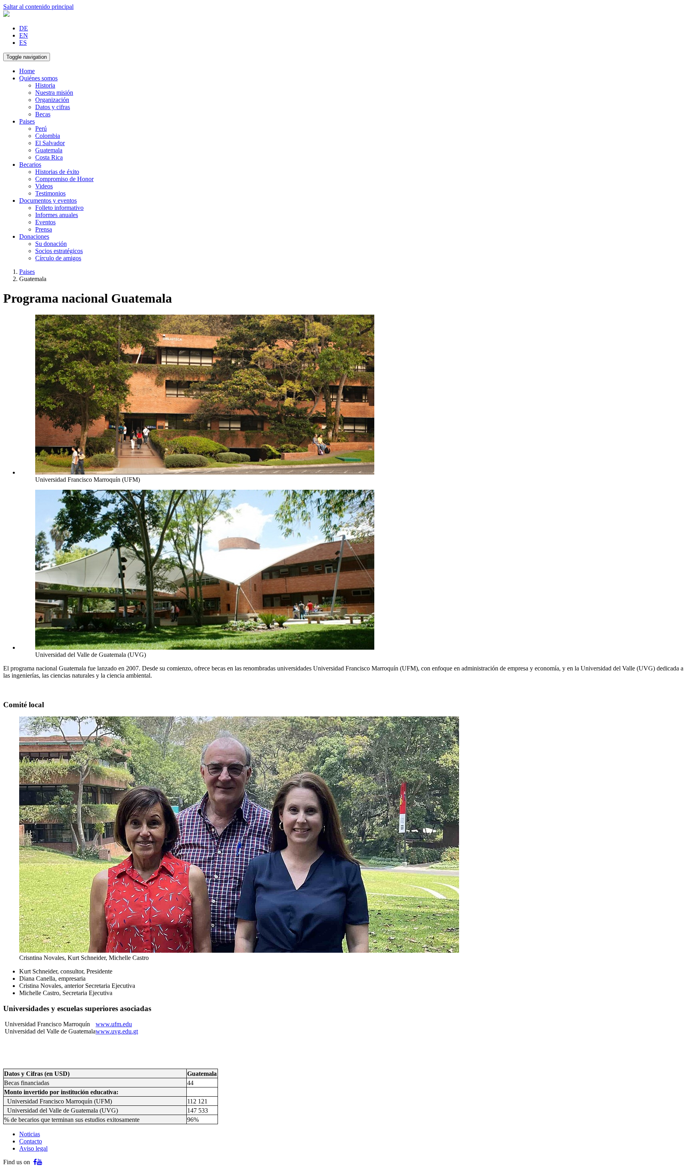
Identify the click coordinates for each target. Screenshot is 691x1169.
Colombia (47, 135)
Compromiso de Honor (64, 179)
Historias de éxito (57, 171)
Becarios (30, 164)
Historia (45, 85)
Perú (41, 128)
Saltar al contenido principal (38, 6)
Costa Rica (49, 157)
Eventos (45, 222)
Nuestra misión (54, 92)
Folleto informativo (59, 207)
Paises (27, 121)
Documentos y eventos (48, 200)
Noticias (29, 1134)
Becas (42, 114)
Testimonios (50, 193)
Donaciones (34, 236)
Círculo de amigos (58, 258)
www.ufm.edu (114, 1024)
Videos (44, 186)
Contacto (30, 1141)
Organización (52, 99)
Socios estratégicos (59, 250)
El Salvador (50, 143)
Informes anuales (56, 214)
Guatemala (48, 150)
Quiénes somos (38, 78)
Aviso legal (33, 1148)
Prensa (43, 229)
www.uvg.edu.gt (117, 1031)
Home (27, 71)
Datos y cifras (52, 107)
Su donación (51, 243)
